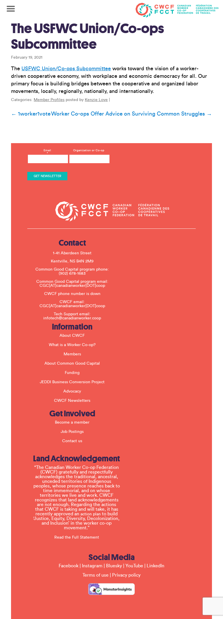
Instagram (92, 566)
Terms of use (95, 575)
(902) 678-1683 (72, 273)
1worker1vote (31, 114)
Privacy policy (126, 575)
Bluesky (114, 566)
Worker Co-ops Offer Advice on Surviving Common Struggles (131, 114)
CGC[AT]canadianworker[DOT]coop (72, 286)
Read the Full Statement (76, 537)
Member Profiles (49, 100)
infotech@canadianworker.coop (72, 318)
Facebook (68, 566)
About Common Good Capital (72, 363)
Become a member (72, 422)
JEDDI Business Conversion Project (72, 382)
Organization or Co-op (88, 150)
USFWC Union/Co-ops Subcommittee (66, 68)
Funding (72, 373)
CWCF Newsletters (72, 401)
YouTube (134, 566)
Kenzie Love (96, 100)
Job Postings (72, 432)
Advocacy (72, 391)
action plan (90, 514)
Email (47, 152)
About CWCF (72, 336)
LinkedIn (155, 566)
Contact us (72, 441)
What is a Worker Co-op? (72, 345)
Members (72, 354)
